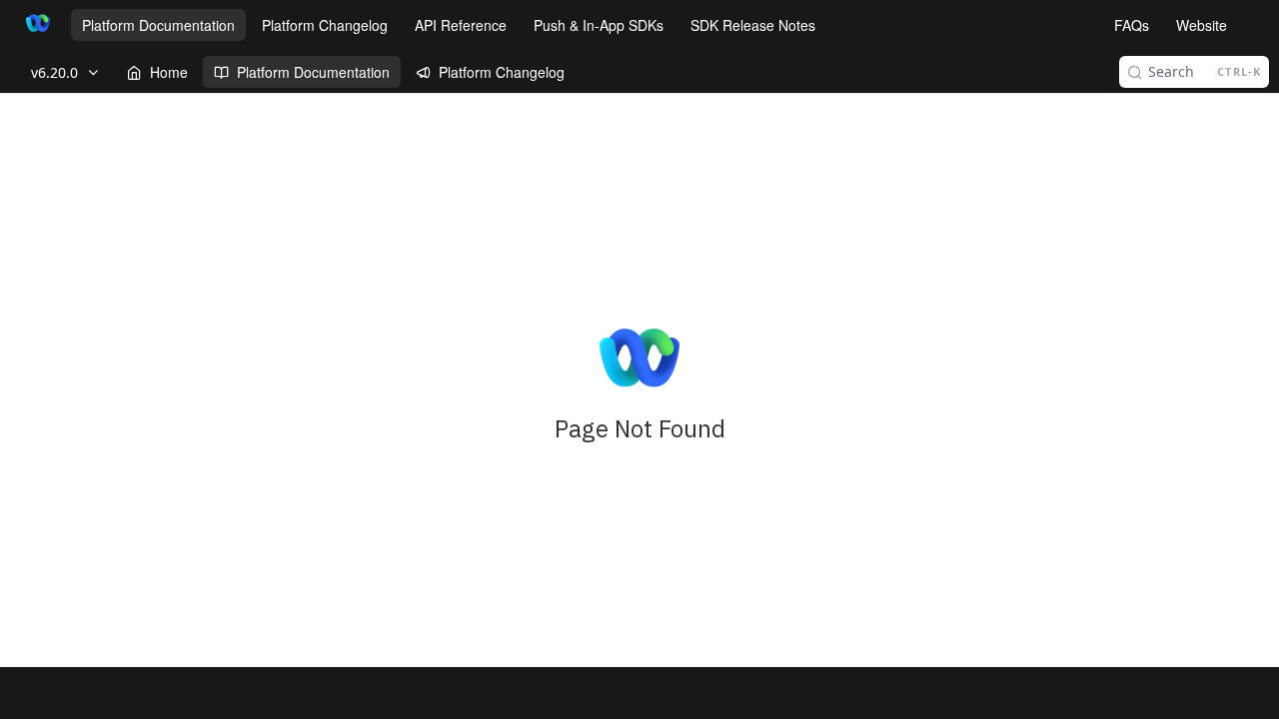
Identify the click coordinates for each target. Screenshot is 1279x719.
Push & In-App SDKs (598, 25)
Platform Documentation (158, 25)
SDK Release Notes (752, 25)
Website (1201, 25)
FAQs (1131, 25)
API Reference (461, 25)
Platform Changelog (325, 25)
